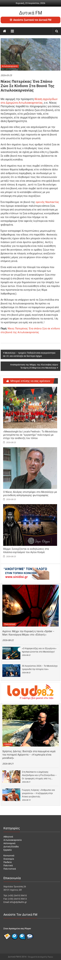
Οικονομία (8, 859)
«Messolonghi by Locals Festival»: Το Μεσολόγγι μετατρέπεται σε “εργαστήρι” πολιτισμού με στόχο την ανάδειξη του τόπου (30, 435)
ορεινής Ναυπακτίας (47, 202)
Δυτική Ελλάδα (11, 846)
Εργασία (7, 850)
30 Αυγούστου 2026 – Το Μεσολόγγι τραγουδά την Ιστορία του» (40, 667)
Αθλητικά (8, 836)
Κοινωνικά (8, 855)
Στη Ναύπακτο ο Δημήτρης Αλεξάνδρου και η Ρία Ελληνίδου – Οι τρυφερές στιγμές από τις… (39, 775)
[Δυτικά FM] (4, 31)
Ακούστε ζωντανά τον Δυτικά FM (32, 19)
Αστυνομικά (9, 843)
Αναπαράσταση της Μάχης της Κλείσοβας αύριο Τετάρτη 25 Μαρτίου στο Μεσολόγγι (34, 366)
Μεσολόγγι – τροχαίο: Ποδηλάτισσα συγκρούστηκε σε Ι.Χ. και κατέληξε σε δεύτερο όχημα (29, 354)
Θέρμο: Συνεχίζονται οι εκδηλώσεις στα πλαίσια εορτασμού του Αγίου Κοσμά (26, 550)
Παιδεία (7, 862)
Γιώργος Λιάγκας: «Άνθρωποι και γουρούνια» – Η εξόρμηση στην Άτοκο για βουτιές (38, 793)
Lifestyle (7, 744)
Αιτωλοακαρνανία (10, 66)
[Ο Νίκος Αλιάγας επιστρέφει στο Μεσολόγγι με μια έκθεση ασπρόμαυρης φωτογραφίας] (30, 468)
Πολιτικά (8, 865)
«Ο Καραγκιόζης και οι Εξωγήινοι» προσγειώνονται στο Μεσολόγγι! (39, 650)
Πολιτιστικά (9, 624)
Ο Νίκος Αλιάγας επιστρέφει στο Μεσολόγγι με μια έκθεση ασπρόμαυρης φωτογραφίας (30, 493)
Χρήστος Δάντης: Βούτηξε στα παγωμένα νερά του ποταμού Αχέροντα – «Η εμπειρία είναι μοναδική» (28, 754)
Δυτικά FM (30, 13)
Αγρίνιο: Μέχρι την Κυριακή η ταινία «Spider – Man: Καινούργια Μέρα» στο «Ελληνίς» (28, 633)
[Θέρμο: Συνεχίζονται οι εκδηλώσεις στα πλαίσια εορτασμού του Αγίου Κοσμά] (30, 525)
